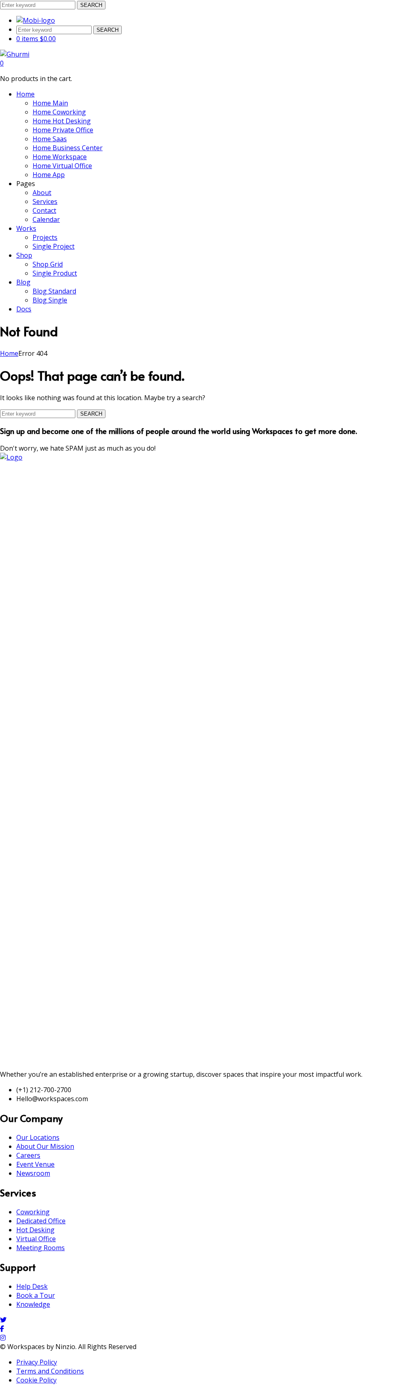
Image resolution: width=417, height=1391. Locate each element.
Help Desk (32, 1286)
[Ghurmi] (14, 54)
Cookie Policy (36, 1380)
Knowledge (33, 1304)
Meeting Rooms (40, 1247)
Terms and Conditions (50, 1371)
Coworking (33, 1211)
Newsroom (33, 1173)
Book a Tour (35, 1295)
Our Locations (37, 1137)
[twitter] (3, 1319)
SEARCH (91, 5)
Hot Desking (35, 1229)
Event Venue (35, 1164)
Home (9, 353)
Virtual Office (36, 1238)
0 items (36, 38)
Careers (28, 1155)
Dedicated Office (41, 1220)
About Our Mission (45, 1146)
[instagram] (3, 1337)
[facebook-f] (2, 1328)
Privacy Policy (36, 1362)
